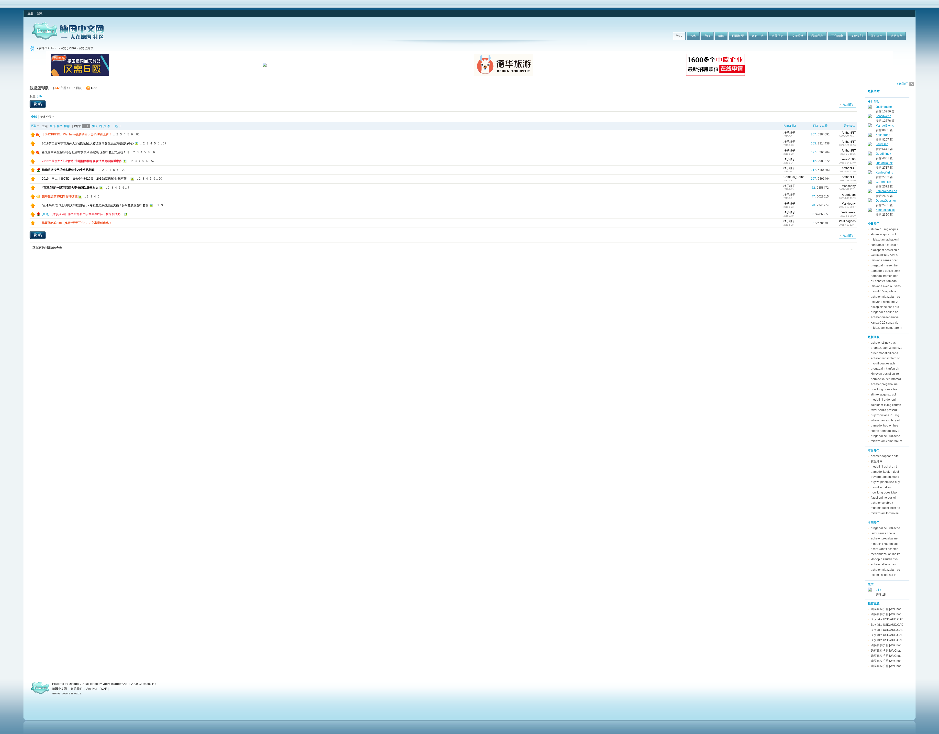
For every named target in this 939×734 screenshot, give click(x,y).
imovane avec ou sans (886, 286)
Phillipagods (847, 221)
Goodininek (883, 153)
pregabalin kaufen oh (885, 368)
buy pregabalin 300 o (885, 477)
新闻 (721, 36)
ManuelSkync (885, 125)
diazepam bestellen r (885, 250)
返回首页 (849, 104)
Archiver (91, 688)
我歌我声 (817, 36)
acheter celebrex (882, 502)
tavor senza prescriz (884, 410)
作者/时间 (789, 126)
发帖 (38, 104)
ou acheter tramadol (884, 281)
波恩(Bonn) (68, 48)
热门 (118, 126)
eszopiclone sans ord (885, 307)
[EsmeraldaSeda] (870, 192)
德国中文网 (59, 688)
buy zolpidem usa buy (885, 482)
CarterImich (883, 182)
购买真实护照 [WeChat (886, 609)
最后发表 (850, 126)
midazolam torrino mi (885, 513)
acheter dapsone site (885, 456)
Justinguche (884, 107)
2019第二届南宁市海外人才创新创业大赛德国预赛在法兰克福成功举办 (88, 143)
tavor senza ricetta (883, 533)
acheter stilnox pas (883, 342)
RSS (94, 88)
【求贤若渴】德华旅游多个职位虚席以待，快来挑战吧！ (86, 214)
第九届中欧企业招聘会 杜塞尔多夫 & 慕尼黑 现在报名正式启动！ (84, 152)
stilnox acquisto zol (883, 234)
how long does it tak (884, 389)
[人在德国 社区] (68, 38)
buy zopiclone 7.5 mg (885, 415)
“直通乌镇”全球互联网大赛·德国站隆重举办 (70, 187)
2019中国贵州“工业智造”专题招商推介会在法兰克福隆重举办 (82, 161)
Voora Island (111, 684)
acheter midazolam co (885, 296)
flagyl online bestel (883, 497)
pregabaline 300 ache (885, 436)
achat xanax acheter (884, 549)
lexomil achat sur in (883, 575)
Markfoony (849, 186)
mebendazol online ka (885, 554)
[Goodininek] (870, 154)
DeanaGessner (886, 200)
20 (160, 178)
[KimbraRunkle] (870, 210)
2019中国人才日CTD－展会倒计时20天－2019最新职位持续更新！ (86, 178)
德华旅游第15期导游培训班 (60, 196)
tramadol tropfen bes (884, 276)
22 (123, 170)
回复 (816, 126)
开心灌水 (877, 36)
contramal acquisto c (884, 245)
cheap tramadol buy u (885, 431)
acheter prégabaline (884, 384)
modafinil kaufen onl (884, 544)
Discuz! (74, 684)
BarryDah (882, 144)
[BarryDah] (870, 145)
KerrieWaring (884, 172)
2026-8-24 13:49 (847, 163)
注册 (30, 13)
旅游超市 (896, 36)
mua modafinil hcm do (885, 508)
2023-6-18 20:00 (847, 180)
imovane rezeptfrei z (884, 302)
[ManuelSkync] (870, 126)
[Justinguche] (870, 107)
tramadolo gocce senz (885, 271)
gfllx (39, 96)
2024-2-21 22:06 (847, 171)
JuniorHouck (884, 163)
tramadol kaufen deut (885, 471)
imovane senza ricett (884, 260)
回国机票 (738, 36)
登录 (40, 13)
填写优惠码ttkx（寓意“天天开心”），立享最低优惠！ (77, 223)
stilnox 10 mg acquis (884, 229)
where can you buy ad (885, 420)
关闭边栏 (902, 84)
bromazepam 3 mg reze (886, 348)
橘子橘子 (789, 132)
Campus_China (794, 177)
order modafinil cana (884, 353)
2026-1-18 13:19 (847, 198)
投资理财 (797, 36)
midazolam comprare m (886, 327)
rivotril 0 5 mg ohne (883, 291)
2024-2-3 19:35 (848, 154)
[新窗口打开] (33, 136)
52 (153, 161)
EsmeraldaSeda (886, 191)
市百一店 (758, 36)
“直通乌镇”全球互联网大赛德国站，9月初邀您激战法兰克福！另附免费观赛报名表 (95, 205)
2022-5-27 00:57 (847, 207)
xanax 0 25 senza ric (884, 322)
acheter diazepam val (885, 317)
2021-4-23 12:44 (847, 225)
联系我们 (76, 688)
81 (138, 134)
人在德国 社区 (45, 48)
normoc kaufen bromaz (886, 379)
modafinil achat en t (884, 466)
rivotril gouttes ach (883, 363)
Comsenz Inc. (148, 684)
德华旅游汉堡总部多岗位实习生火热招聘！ (70, 170)
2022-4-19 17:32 (847, 189)
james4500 (848, 159)
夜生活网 (877, 461)
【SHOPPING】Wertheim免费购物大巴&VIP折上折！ (77, 134)
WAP (104, 688)
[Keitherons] (870, 135)
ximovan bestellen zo (885, 373)
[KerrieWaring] (870, 173)
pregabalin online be (884, 312)
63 (154, 152)
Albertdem (849, 195)
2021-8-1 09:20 (848, 216)
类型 (33, 126)
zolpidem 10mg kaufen (886, 405)
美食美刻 (857, 36)
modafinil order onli (883, 399)
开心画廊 (837, 36)
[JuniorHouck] (870, 163)
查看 (824, 126)
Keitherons (883, 135)
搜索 (693, 36)
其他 (45, 214)
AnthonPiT (849, 132)
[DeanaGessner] (870, 201)
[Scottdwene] (870, 117)
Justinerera (848, 212)
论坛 (679, 36)
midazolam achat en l (885, 239)
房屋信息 (777, 36)
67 (164, 143)
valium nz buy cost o (884, 255)
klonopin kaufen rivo (884, 559)
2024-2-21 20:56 (847, 145)
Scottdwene (883, 116)
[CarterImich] (870, 182)
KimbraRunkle (885, 210)
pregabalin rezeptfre (884, 265)
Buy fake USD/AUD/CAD (887, 619)
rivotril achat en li (882, 487)
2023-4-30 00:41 (847, 136)
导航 (707, 36)
